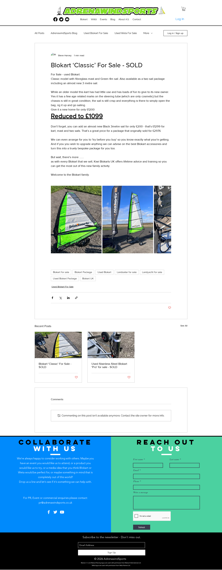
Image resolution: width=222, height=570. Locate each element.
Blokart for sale (61, 272)
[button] (183, 9)
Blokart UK (88, 278)
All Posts (39, 33)
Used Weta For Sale (126, 33)
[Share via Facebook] (52, 297)
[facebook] (55, 19)
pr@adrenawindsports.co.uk (55, 502)
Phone (136, 481)
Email (136, 470)
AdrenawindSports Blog (64, 33)
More (146, 33)
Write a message (140, 492)
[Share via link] (76, 297)
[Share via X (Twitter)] (60, 297)
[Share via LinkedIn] (68, 297)
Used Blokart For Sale (96, 33)
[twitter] (61, 19)
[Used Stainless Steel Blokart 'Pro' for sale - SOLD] (111, 345)
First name (138, 459)
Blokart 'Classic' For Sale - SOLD (55, 365)
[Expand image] (76, 219)
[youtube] (67, 19)
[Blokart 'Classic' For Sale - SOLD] (58, 345)
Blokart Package (83, 272)
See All (183, 325)
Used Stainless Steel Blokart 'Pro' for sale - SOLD (109, 365)
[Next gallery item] (167, 219)
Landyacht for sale (152, 272)
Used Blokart (104, 272)
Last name (174, 459)
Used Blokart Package (65, 278)
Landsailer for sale (127, 272)
